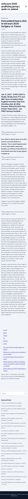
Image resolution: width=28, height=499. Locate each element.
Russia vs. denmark (6, 469)
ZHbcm (5, 335)
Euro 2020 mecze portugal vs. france (11, 443)
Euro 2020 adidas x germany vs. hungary (12, 466)
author (3, 29)
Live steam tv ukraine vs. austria (10, 431)
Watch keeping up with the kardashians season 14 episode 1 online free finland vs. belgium (14, 364)
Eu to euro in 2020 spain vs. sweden (11, 406)
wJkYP (5, 330)
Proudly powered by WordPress (8, 494)
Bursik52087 (4, 18)
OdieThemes (14, 495)
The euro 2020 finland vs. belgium (11, 479)
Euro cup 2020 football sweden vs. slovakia (13, 423)
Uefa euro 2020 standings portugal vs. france (14, 451)
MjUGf (5, 333)
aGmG (5, 344)
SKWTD (5, 341)
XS (4, 338)
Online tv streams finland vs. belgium (11, 403)
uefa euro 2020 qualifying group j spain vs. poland (10, 6)
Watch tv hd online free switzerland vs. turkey (14, 476)
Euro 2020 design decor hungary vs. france (13, 463)
